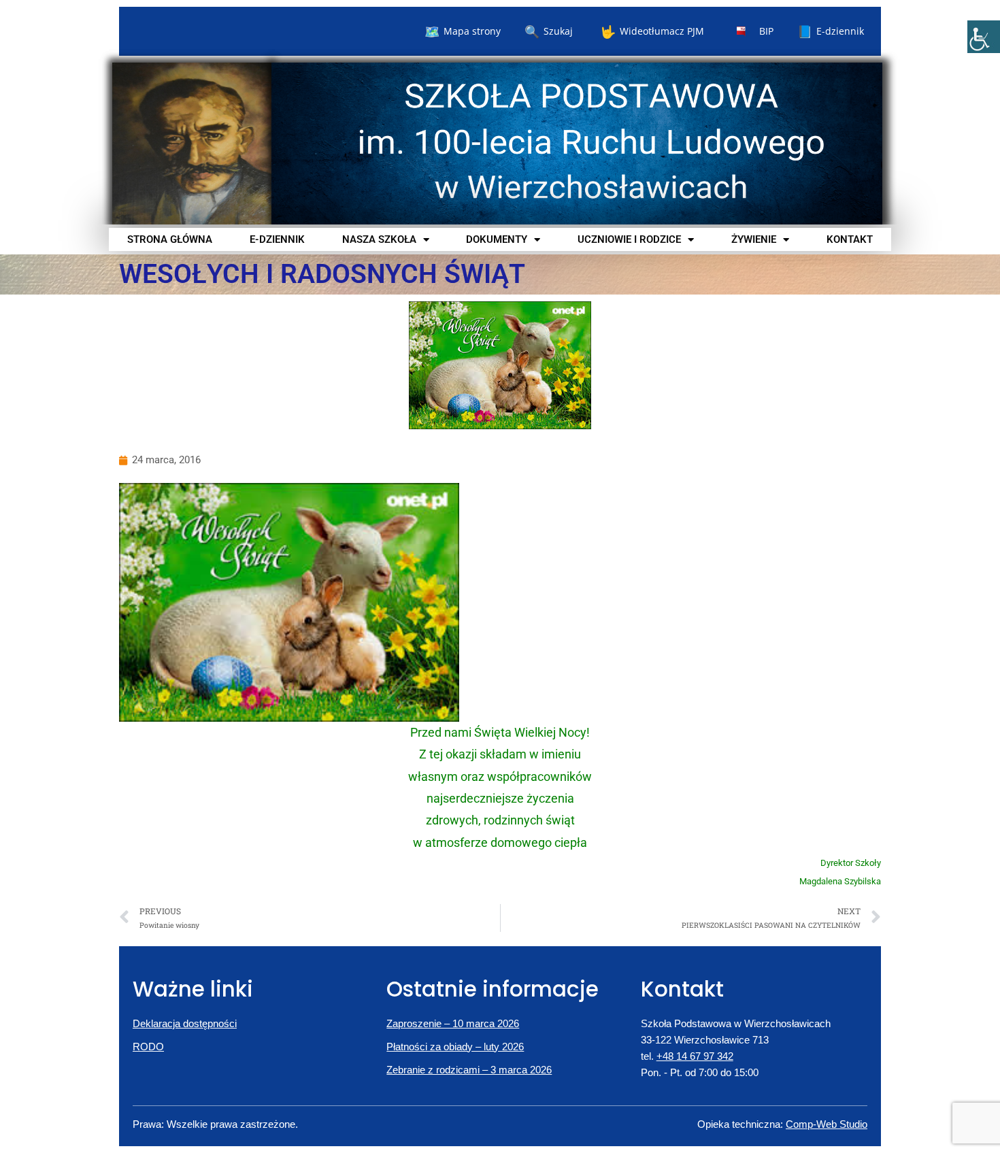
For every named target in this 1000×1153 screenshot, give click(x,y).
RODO (148, 1046)
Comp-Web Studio (826, 1124)
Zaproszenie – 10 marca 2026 (452, 1023)
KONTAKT (850, 239)
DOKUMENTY (496, 239)
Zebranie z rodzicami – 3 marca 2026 (469, 1069)
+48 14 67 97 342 (694, 1056)
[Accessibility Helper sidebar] (983, 36)
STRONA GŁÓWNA (169, 239)
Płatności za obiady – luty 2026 (455, 1046)
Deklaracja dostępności (185, 1023)
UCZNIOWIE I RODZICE (629, 239)
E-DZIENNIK (277, 239)
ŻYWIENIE (753, 239)
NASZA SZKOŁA (379, 239)
